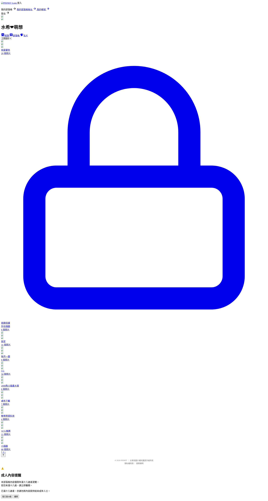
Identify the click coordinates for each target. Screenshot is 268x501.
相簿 (6, 35)
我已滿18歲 (6, 497)
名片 (25, 35)
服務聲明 (139, 463)
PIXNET (124, 460)
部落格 (16, 35)
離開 (16, 497)
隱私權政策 (129, 463)
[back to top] (3, 455)
